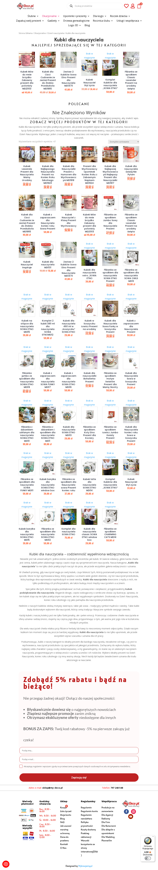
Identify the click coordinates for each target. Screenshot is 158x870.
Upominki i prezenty (75, 16)
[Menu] (153, 837)
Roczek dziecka (118, 16)
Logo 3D (73, 25)
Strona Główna (25, 33)
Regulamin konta (89, 811)
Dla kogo (98, 16)
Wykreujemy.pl (85, 865)
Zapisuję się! (79, 777)
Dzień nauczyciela (56, 33)
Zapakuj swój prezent (28, 21)
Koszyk (63, 807)
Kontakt (64, 844)
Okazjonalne (49, 16)
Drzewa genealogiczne (76, 21)
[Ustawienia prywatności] (5, 864)
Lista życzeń (65, 811)
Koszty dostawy (88, 829)
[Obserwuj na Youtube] (130, 816)
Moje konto (65, 814)
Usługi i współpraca (127, 21)
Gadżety (52, 21)
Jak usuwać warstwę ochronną (65, 829)
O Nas (63, 847)
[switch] (148, 858)
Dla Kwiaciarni (109, 825)
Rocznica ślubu (101, 21)
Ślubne (32, 16)
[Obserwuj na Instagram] (133, 811)
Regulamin (86, 807)
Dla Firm (106, 822)
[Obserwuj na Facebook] (126, 811)
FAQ (62, 822)
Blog (87, 25)
